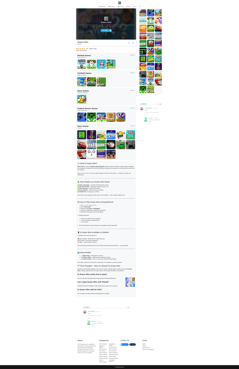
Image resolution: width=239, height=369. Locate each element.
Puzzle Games (113, 347)
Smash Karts (143, 15)
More (134, 6)
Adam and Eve (143, 30)
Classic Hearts (150, 45)
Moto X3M (158, 15)
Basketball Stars (111, 158)
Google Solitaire (101, 148)
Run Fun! (101, 120)
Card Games (102, 351)
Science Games (113, 352)
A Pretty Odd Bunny (101, 67)
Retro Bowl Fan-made (101, 85)
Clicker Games (103, 354)
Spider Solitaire (91, 148)
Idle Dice (150, 61)
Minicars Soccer (91, 85)
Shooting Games (113, 354)
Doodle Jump (121, 138)
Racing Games (113, 349)
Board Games (103, 349)
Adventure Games (102, 346)
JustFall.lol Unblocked (111, 138)
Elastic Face (111, 148)
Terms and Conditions (148, 349)
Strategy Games (113, 358)
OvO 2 (91, 158)
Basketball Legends (101, 157)
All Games (128, 6)
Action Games (103, 344)
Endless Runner (111, 6)
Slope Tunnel (91, 120)
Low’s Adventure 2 (82, 67)
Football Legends (82, 85)
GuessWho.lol (86, 173)
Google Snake (143, 22)
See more (132, 55)
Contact (144, 346)
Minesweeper (151, 38)
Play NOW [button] (104, 30)
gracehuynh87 (100, 323)
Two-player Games (112, 360)
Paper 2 (158, 23)
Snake (142, 53)
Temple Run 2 (111, 120)
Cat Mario (91, 67)
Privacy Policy (146, 347)
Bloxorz (82, 158)
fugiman (94, 321)
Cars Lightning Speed (81, 148)
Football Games (102, 6)
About (144, 344)
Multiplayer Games (112, 344)
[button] (140, 6)
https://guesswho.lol (90, 205)
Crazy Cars (101, 138)
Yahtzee (143, 69)
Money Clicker (81, 138)
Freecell (151, 92)
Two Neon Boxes (92, 138)
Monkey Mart (130, 138)
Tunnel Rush (121, 120)
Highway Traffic (130, 148)
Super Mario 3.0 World (111, 67)
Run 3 (81, 120)
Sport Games (112, 356)
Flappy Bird (82, 103)
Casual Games (103, 352)
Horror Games (103, 362)
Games (101, 360)
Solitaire (151, 30)
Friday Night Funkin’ (143, 38)
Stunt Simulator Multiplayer (121, 148)
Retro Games (120, 6)
